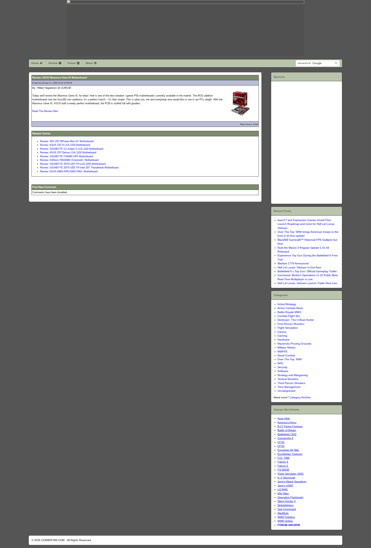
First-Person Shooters (290, 324)
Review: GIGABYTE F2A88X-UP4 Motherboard (66, 156)
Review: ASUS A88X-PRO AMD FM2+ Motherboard (69, 171)
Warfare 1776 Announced (293, 263)
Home (35, 63)
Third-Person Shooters (291, 383)
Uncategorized (286, 390)
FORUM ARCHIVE (288, 525)
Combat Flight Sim (288, 316)
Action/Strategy (286, 304)
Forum (72, 63)
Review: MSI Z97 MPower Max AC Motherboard (67, 141)
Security (282, 367)
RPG (280, 363)
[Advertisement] (295, 142)
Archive (53, 63)
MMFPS (282, 351)
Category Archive (300, 397)
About (90, 63)
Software (282, 371)
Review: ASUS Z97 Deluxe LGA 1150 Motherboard (68, 152)
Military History (286, 347)
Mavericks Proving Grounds (294, 343)
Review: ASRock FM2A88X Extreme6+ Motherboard (69, 160)
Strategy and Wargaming (292, 375)
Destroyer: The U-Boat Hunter (295, 319)
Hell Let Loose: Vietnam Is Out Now (299, 267)
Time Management (288, 387)
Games (281, 331)
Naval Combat (286, 355)
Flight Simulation (287, 327)
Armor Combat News (290, 308)
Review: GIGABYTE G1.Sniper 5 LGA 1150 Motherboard (71, 148)
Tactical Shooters (287, 379)
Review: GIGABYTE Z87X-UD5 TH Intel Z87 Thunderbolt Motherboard (79, 167)
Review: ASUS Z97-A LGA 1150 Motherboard (65, 144)
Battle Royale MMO (289, 312)
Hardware (283, 339)
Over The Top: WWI (289, 359)
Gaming (282, 335)
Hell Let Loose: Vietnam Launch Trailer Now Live (307, 283)
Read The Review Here (45, 111)
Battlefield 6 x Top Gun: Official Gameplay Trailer (307, 271)
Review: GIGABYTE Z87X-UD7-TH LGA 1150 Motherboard (73, 163)
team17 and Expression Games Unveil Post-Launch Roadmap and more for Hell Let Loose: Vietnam (306, 224)
